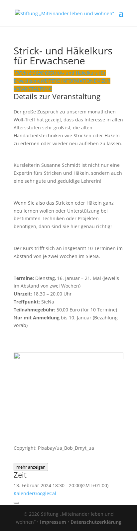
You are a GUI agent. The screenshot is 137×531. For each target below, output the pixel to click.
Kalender (24, 493)
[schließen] (16, 503)
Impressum (53, 522)
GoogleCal (45, 493)
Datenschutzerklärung (95, 522)
